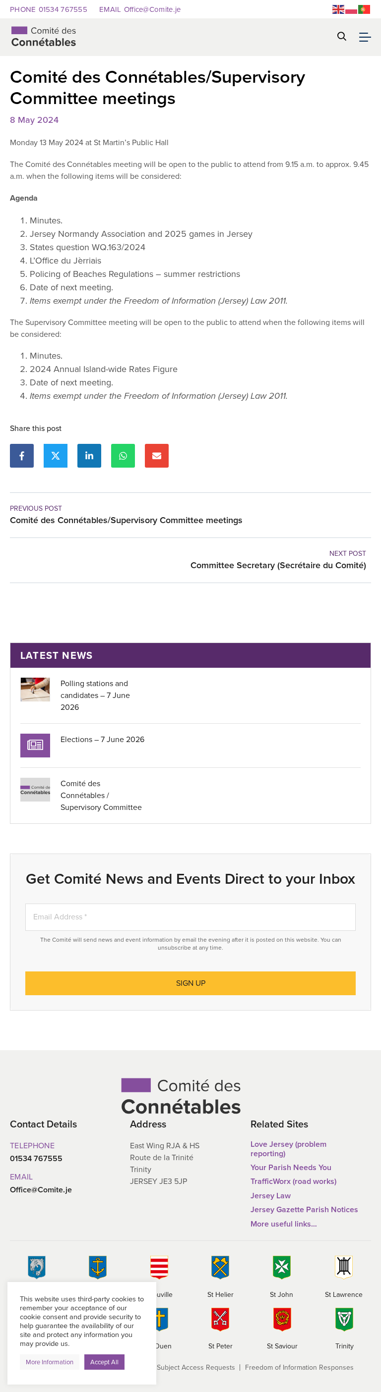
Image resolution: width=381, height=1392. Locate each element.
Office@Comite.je (140, 9)
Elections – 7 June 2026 (102, 739)
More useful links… (284, 1224)
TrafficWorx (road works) (293, 1181)
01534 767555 (48, 9)
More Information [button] (49, 1362)
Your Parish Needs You (291, 1167)
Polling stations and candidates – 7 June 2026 (95, 695)
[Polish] (351, 8)
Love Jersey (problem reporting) (288, 1148)
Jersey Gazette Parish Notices (304, 1209)
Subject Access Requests (196, 1367)
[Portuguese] (364, 8)
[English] (338, 8)
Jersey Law (271, 1195)
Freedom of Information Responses (299, 1367)
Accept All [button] (104, 1362)
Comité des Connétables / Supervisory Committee (101, 795)
